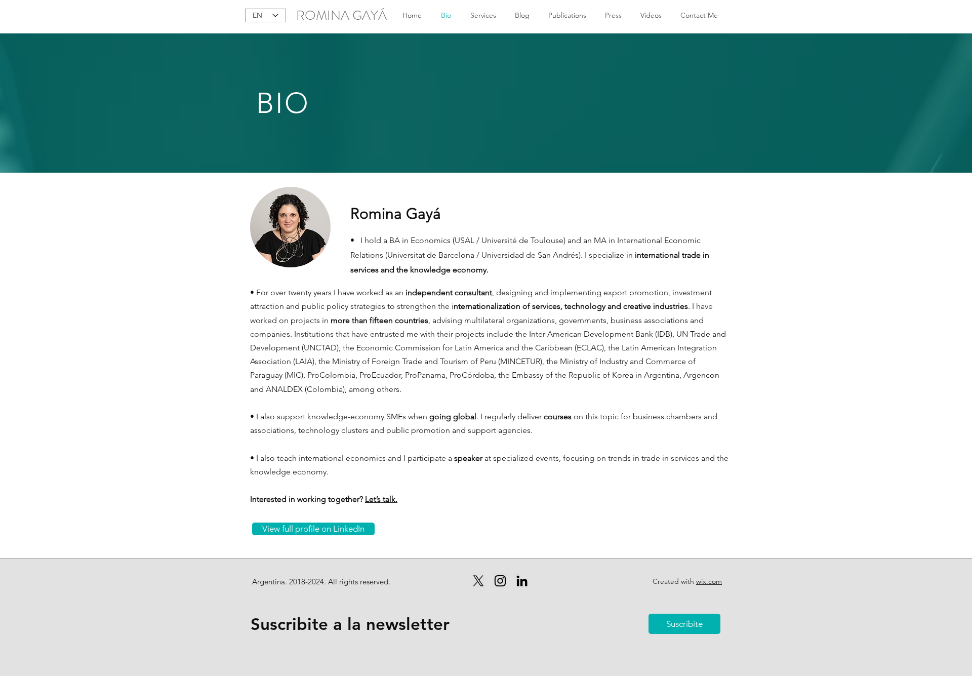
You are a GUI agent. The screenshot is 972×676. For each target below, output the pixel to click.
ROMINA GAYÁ (341, 15)
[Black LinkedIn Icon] (522, 580)
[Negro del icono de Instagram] (500, 580)
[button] (684, 624)
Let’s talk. (381, 499)
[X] (478, 580)
